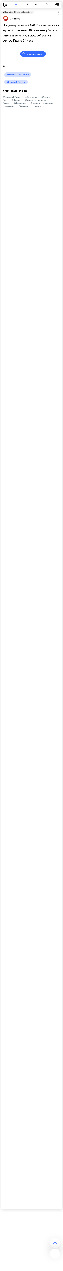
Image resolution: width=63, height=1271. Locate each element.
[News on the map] (6, 5)
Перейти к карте (34, 54)
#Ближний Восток (16, 82)
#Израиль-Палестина (18, 74)
